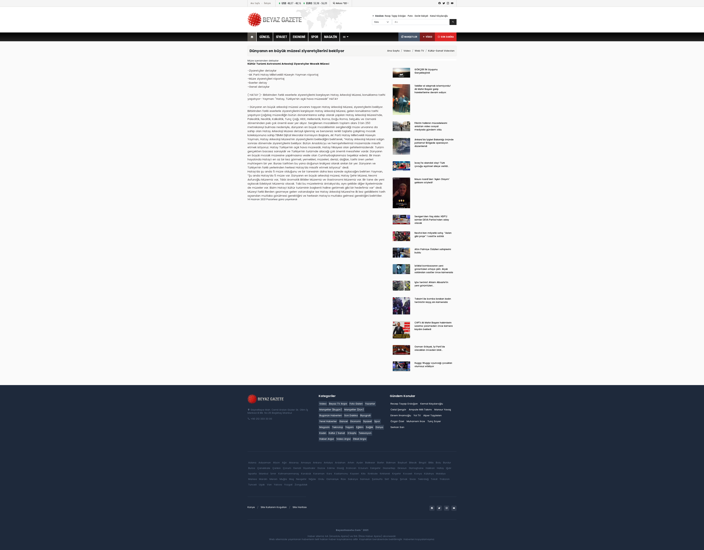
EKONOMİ (299, 37)
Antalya (328, 462)
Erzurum (363, 468)
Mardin (263, 479)
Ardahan (340, 462)
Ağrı (284, 462)
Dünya (379, 427)
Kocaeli (407, 473)
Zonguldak (301, 484)
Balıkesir (370, 462)
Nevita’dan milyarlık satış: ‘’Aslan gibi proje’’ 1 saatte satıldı (433, 234)
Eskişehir (375, 468)
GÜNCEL (264, 37)
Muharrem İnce (416, 421)
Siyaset (367, 421)
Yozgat (288, 484)
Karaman (318, 473)
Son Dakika (351, 415)
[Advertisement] (227, 101)
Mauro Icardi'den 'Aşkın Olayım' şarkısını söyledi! (432, 181)
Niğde (312, 479)
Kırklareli (385, 473)
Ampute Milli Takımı (420, 409)
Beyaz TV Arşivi (338, 403)
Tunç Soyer (434, 421)
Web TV (419, 50)
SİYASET (281, 37)
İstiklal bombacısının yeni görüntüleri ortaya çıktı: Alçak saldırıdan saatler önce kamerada (434, 269)
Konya (418, 473)
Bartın (380, 462)
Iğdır (448, 468)
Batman (391, 462)
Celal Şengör (398, 409)
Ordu (321, 479)
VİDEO (428, 36)
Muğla (283, 479)
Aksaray (294, 462)
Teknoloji (337, 427)
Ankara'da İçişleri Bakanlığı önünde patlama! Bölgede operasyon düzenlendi (434, 143)
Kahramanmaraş (288, 473)
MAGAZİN (330, 37)
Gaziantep (389, 468)
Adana (252, 462)
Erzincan (351, 468)
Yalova (278, 484)
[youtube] (452, 3)
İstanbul (263, 473)
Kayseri (354, 473)
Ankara (341, 3)
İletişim (267, 3)
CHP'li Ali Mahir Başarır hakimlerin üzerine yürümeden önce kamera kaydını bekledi (434, 326)
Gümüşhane (416, 468)
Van (269, 484)
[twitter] (443, 3)
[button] (345, 36)
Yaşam (349, 427)
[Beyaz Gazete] (265, 398)
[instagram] (448, 3)
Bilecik (413, 462)
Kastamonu (341, 473)
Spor (377, 421)
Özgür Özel (397, 421)
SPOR (314, 37)
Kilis (363, 473)
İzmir (273, 473)
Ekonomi (355, 421)
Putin (410, 15)
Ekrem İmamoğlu (400, 415)
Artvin (351, 462)
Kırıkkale (373, 473)
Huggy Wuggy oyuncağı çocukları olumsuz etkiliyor (433, 364)
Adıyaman (264, 462)
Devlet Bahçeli (421, 15)
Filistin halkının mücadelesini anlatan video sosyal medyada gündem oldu (431, 126)
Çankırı (276, 468)
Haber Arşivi (326, 439)
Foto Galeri (356, 403)
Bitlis (431, 462)
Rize (343, 479)
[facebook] (439, 3)
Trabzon (445, 479)
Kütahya (429, 473)
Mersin (273, 479)
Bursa (251, 468)
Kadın (322, 433)
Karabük (306, 473)
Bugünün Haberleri (330, 415)
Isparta (252, 473)
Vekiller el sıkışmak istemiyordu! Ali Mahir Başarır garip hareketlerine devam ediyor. (433, 89)
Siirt (387, 479)
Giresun (402, 468)
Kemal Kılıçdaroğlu (439, 15)
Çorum (287, 468)
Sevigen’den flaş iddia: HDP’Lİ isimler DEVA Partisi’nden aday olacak (432, 220)
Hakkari (430, 468)
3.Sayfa (351, 433)
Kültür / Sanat (337, 433)
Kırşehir (396, 473)
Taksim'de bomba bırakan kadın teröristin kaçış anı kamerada (433, 300)
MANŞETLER (410, 36)
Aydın (359, 462)
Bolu (438, 462)
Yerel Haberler (328, 421)
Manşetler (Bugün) (330, 409)
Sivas (413, 479)
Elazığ (340, 468)
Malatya (440, 473)
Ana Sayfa (255, 3)
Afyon (276, 462)
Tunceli (252, 484)
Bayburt (402, 462)
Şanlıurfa (377, 479)
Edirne (331, 468)
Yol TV (417, 415)
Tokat (434, 479)
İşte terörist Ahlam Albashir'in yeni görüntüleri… (431, 284)
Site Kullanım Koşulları (274, 507)
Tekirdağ (423, 479)
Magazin (324, 427)
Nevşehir (301, 479)
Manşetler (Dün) (354, 409)
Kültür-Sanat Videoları (441, 50)
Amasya (306, 462)
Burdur (447, 462)
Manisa (252, 479)
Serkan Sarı (397, 427)
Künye (251, 507)
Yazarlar (370, 403)
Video (407, 50)
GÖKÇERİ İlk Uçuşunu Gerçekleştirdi (426, 71)
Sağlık (369, 427)
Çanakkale (263, 468)
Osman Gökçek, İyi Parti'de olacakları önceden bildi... (430, 348)
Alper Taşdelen (432, 415)
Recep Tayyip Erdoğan (395, 15)
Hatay (440, 468)
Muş (291, 479)
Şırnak (403, 479)
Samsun (365, 479)
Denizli (297, 468)
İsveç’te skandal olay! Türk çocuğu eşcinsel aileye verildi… (432, 164)
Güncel (343, 421)
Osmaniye (332, 479)
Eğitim (359, 427)
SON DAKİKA (447, 36)
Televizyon (365, 433)
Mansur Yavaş (442, 409)
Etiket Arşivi (359, 439)
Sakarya (353, 479)
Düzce (321, 468)
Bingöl (422, 462)
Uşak (262, 484)
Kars (329, 473)
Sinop (394, 479)
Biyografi (365, 415)
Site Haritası (300, 507)
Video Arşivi (343, 439)
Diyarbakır (309, 468)
